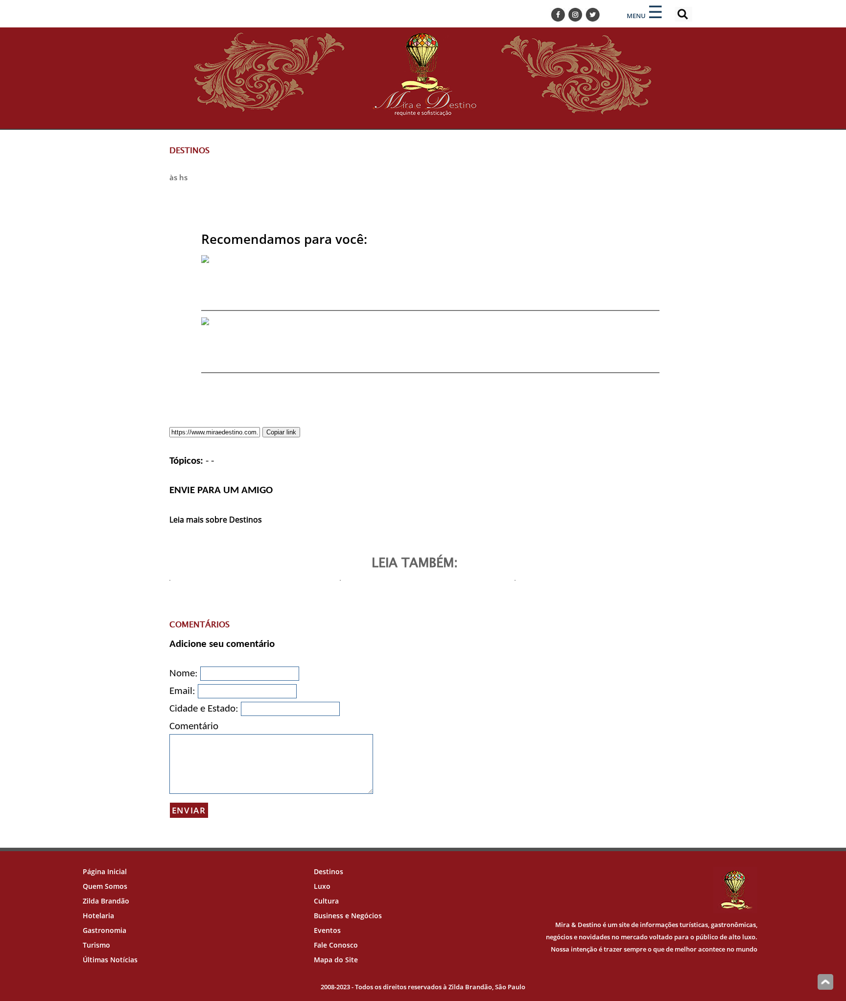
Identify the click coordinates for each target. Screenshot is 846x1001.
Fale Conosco (336, 945)
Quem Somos (105, 886)
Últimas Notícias (110, 959)
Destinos (328, 871)
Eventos (327, 930)
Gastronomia (104, 930)
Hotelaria (98, 915)
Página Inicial (105, 871)
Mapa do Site (336, 959)
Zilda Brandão (106, 901)
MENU (636, 15)
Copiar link (281, 432)
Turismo (96, 945)
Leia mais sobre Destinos (215, 519)
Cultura (326, 901)
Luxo (322, 886)
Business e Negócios (348, 915)
